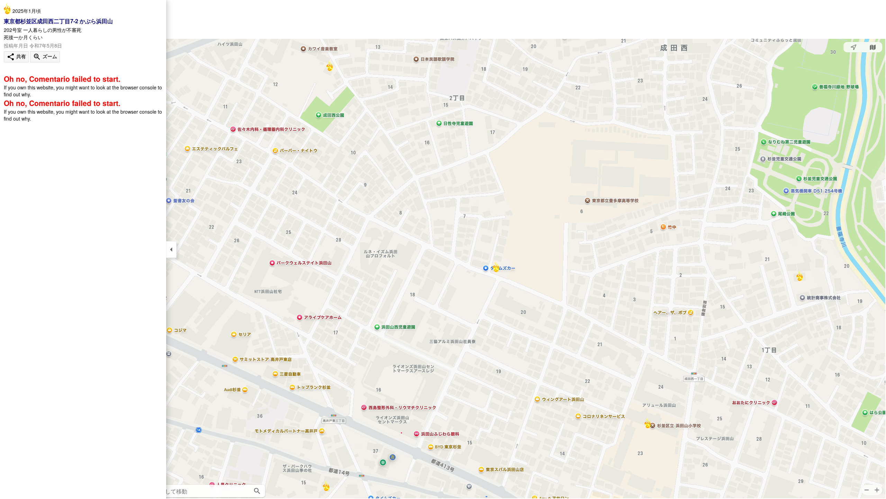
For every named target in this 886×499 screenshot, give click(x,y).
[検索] (257, 491)
